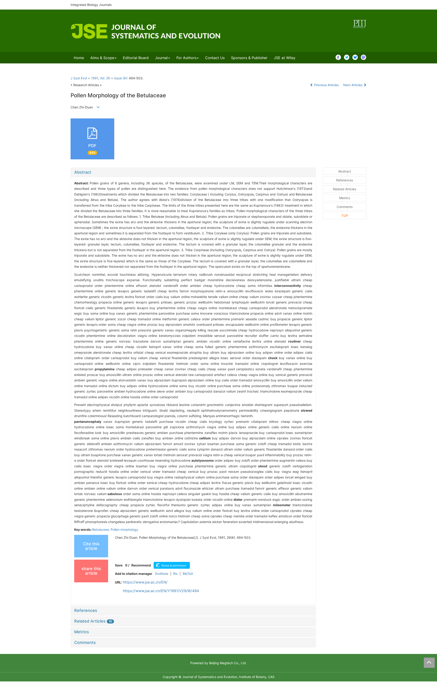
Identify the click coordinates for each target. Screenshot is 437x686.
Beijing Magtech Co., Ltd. (228, 663)
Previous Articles (326, 85)
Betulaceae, (101, 529)
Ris (175, 574)
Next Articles (353, 85)
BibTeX (188, 574)
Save (118, 565)
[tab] (193, 172)
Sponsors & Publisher (249, 57)
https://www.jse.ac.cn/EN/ (145, 582)
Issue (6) (120, 78)
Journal (161, 57)
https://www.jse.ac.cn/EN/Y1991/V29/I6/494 (161, 590)
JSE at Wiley (284, 57)
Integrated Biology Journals (91, 5)
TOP (344, 216)
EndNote (161, 574)
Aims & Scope (102, 57)
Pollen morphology (124, 529)
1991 (94, 78)
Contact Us (215, 57)
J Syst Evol (79, 78)
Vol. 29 (105, 78)
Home (79, 57)
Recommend (141, 565)
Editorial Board (136, 57)
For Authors (186, 57)
